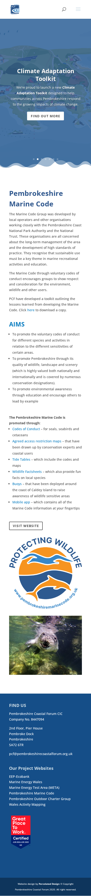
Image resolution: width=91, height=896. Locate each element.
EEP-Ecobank (19, 776)
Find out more (45, 116)
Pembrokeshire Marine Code (31, 793)
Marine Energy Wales (25, 782)
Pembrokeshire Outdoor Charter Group (40, 799)
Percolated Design (49, 883)
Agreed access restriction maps (36, 441)
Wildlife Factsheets (27, 471)
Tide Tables (21, 459)
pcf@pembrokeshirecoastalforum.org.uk (41, 754)
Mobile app (21, 502)
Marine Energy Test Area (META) (34, 787)
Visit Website (26, 526)
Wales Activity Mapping (27, 804)
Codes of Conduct (26, 429)
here (31, 310)
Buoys (17, 484)
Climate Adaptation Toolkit (45, 75)
